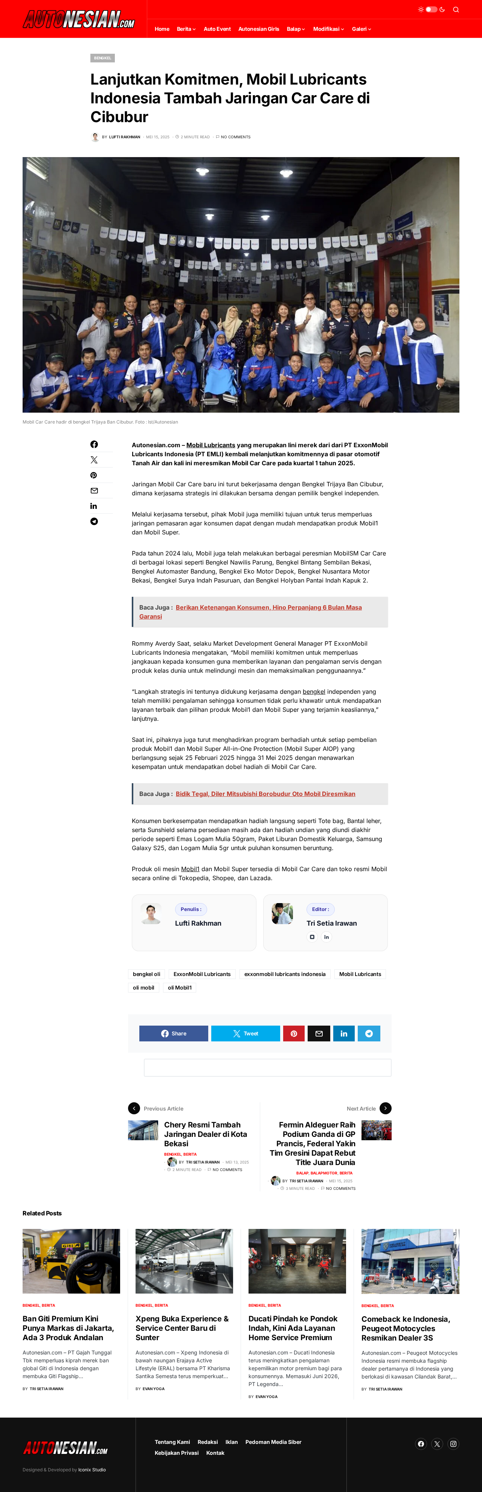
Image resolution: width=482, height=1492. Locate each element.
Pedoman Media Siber (274, 1442)
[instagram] (312, 937)
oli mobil (143, 987)
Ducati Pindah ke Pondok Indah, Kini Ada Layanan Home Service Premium (293, 1328)
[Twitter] (437, 1443)
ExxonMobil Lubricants (202, 974)
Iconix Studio (92, 1469)
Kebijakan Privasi (177, 1453)
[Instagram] (453, 1443)
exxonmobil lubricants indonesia (285, 974)
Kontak (215, 1453)
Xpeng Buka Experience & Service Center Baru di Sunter (182, 1328)
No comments (235, 137)
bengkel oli (146, 974)
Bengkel (102, 58)
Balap (302, 1173)
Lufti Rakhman (198, 923)
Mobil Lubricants (210, 445)
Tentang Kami (172, 1442)
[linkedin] (326, 937)
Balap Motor (324, 1173)
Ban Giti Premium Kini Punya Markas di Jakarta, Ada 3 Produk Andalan (68, 1328)
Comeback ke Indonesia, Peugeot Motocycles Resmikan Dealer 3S (406, 1328)
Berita (190, 1154)
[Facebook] (421, 1443)
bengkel (314, 691)
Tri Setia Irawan (332, 923)
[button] (431, 9)
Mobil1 (190, 869)
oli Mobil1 (180, 987)
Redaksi (208, 1442)
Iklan (232, 1442)
